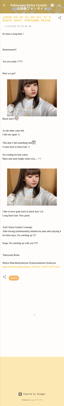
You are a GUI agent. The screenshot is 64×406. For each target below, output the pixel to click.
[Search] (60, 6)
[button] (60, 18)
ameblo (14, 278)
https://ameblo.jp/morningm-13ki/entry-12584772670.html (30, 266)
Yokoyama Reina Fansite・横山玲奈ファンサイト (32, 6)
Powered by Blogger (34, 394)
